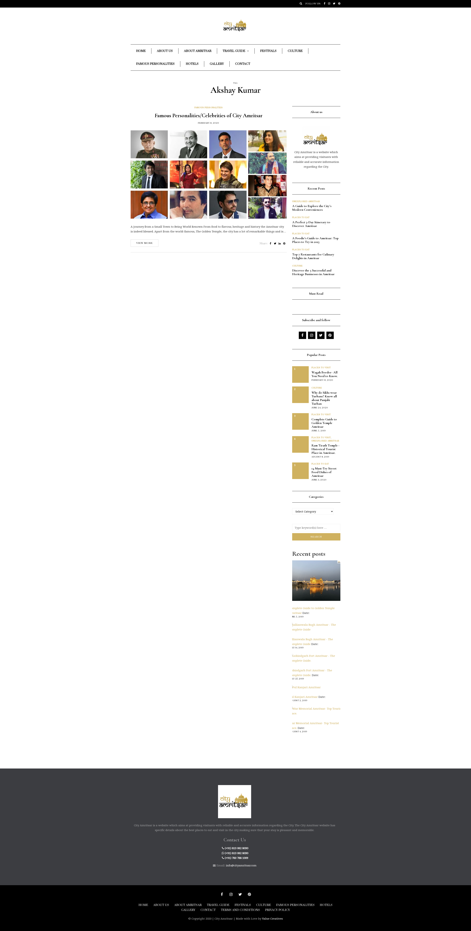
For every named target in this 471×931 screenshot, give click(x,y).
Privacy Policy (277, 910)
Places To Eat (301, 217)
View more (144, 243)
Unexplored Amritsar (306, 201)
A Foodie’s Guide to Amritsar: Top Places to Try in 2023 (315, 240)
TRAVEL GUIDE (218, 905)
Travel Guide (234, 51)
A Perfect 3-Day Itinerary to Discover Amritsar (311, 224)
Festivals (268, 51)
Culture (295, 51)
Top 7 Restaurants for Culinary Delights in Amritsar (313, 256)
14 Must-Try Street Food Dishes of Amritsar (324, 472)
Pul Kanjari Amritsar (303, 697)
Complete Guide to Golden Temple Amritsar (324, 422)
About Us (165, 51)
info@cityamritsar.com (241, 865)
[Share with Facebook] (270, 243)
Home (141, 51)
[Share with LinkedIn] (279, 243)
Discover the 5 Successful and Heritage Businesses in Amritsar (313, 272)
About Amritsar (197, 51)
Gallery (217, 64)
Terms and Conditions (240, 910)
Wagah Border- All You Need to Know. (324, 374)
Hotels (192, 64)
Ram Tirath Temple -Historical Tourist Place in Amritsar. (325, 449)
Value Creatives (272, 918)
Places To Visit (321, 367)
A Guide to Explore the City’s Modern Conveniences (311, 207)
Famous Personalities (155, 64)
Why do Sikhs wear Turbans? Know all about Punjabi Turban (324, 398)
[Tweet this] (275, 243)
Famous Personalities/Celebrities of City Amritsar (209, 115)
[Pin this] (284, 243)
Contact (242, 64)
